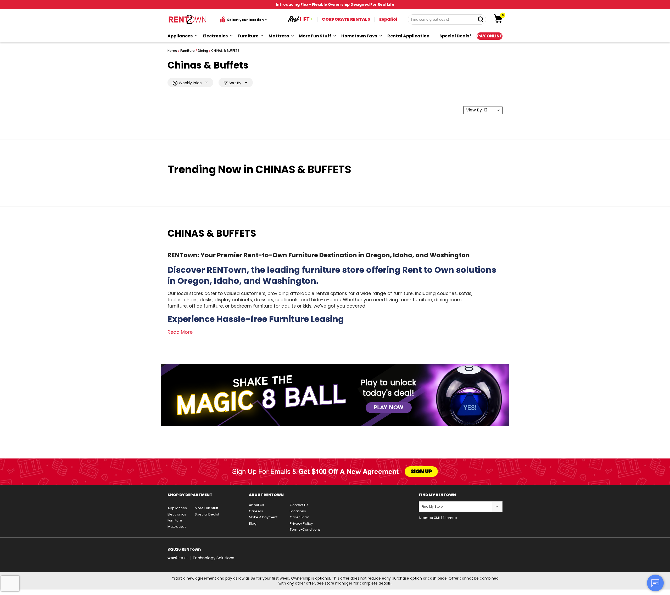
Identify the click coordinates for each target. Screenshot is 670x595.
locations (298, 511)
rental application (408, 36)
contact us (299, 504)
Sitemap (450, 517)
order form (299, 517)
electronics (215, 36)
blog (252, 523)
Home (172, 50)
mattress (279, 36)
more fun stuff (315, 36)
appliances (180, 36)
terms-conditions (305, 529)
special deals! (455, 36)
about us (256, 504)
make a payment (263, 517)
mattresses (177, 526)
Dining (203, 50)
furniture (248, 36)
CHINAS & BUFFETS (225, 50)
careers (256, 511)
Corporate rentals (346, 19)
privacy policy (301, 523)
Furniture (187, 50)
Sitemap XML (429, 517)
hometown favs (359, 36)
